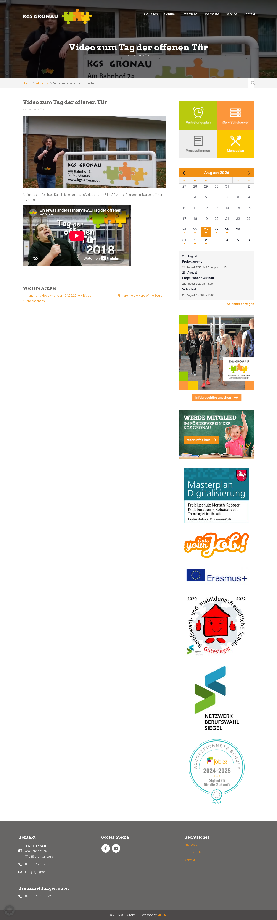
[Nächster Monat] (249, 172)
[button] (9, 910)
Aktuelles (42, 83)
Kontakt (189, 860)
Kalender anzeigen (240, 303)
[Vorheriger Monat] (183, 172)
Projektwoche (192, 261)
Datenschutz (192, 852)
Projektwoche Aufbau (198, 277)
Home (27, 83)
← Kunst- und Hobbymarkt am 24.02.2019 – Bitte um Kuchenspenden (58, 298)
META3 (162, 915)
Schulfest (189, 289)
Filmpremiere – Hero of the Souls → (142, 295)
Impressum (192, 844)
